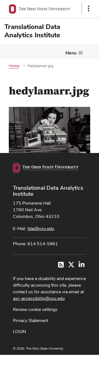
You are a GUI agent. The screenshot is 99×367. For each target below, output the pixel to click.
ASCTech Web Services (69, 359)
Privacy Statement (30, 320)
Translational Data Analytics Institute (48, 190)
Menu (70, 53)
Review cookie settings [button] (35, 309)
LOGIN (19, 331)
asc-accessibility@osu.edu (39, 298)
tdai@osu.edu (41, 228)
